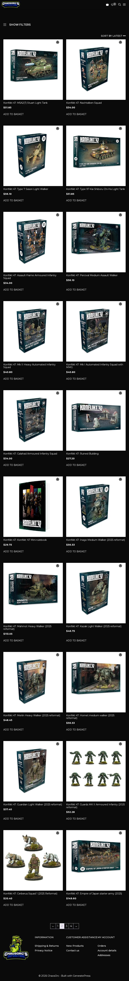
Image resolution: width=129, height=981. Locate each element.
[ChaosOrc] (11, 4)
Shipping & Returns (47, 945)
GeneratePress (81, 975)
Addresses (104, 955)
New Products (75, 945)
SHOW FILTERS (20, 24)
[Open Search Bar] (118, 4)
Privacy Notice (43, 950)
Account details (107, 950)
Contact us (72, 950)
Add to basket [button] (13, 114)
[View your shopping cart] (106, 4)
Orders (102, 945)
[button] (57, 42)
